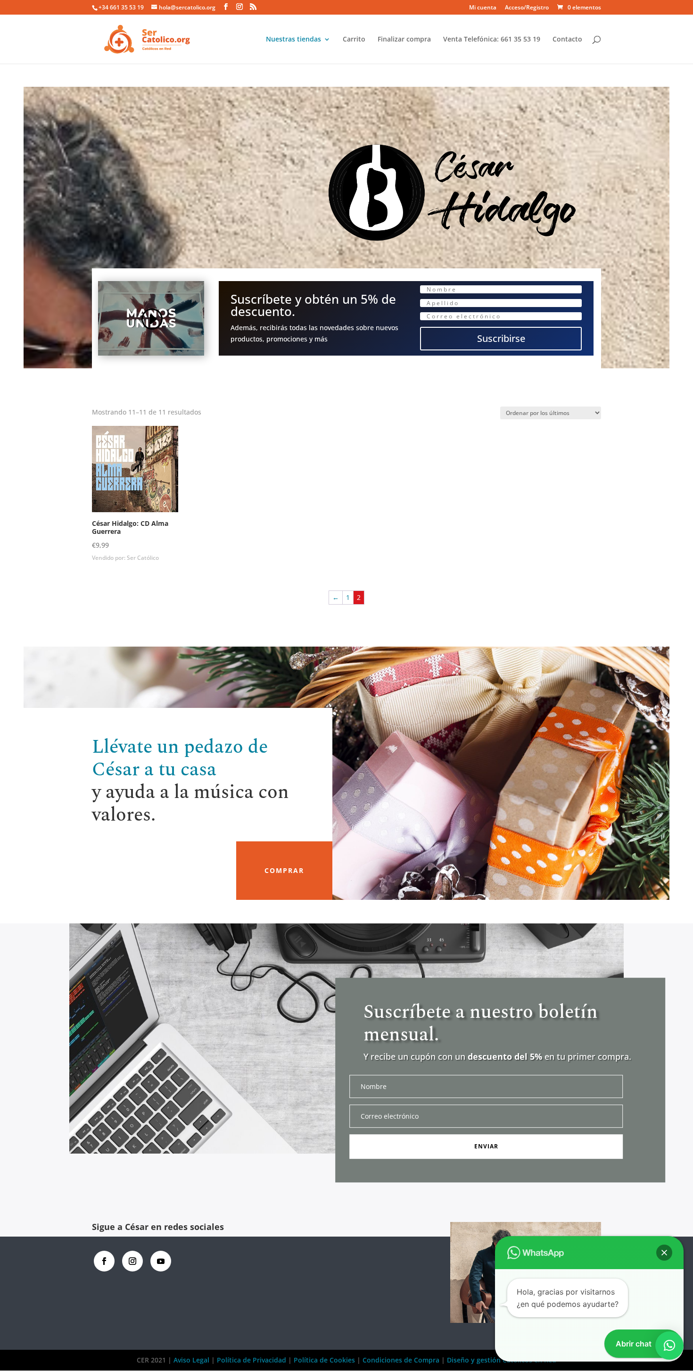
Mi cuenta (482, 8)
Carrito (354, 39)
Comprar (284, 870)
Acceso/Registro (527, 8)
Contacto (567, 39)
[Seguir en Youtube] (160, 1261)
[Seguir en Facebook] (104, 1261)
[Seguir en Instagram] (132, 1261)
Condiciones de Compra (401, 1359)
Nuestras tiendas (293, 39)
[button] (664, 1253)
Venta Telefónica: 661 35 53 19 (491, 39)
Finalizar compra (404, 39)
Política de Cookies (324, 1359)
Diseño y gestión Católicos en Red (501, 1359)
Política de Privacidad (251, 1359)
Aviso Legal (192, 1359)
